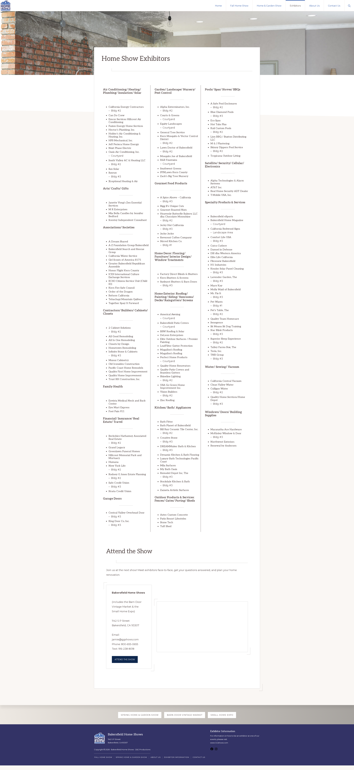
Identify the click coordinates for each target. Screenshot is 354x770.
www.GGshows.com (219, 743)
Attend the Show (125, 659)
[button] (349, 5)
